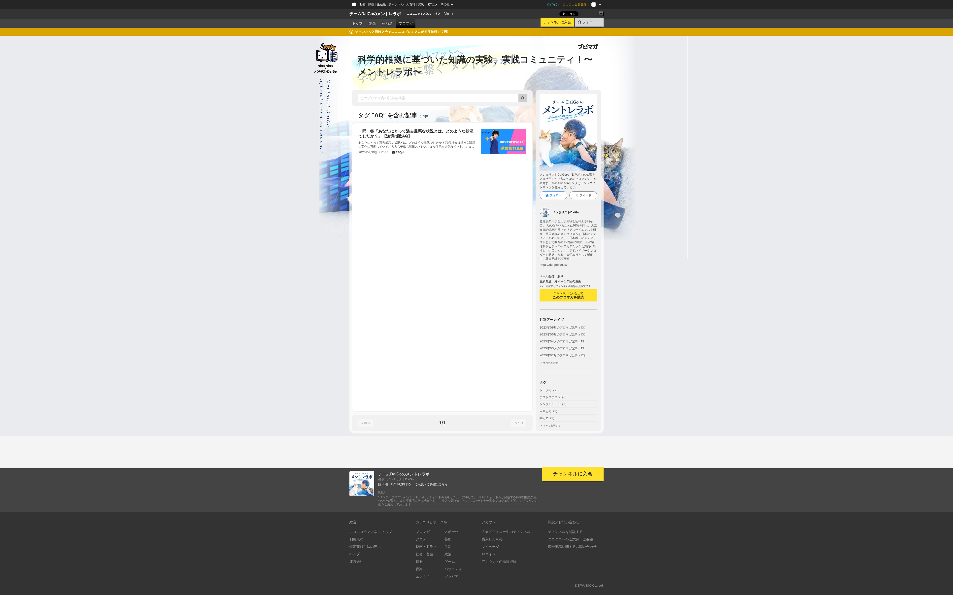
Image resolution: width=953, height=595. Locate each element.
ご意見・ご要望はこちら (431, 484)
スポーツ (451, 531)
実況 (421, 4)
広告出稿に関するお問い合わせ (572, 546)
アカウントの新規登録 (499, 561)
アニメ (421, 539)
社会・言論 (441, 14)
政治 (447, 554)
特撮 (419, 561)
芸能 (447, 539)
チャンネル (396, 4)
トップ (357, 23)
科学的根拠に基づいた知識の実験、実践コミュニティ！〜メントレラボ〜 (475, 65)
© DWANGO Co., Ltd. (589, 585)
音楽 (419, 569)
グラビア (451, 576)
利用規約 (356, 539)
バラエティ (453, 569)
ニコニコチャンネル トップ (370, 531)
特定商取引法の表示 (365, 546)
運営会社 (356, 561)
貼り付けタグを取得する (394, 484)
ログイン (553, 4)
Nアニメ (432, 4)
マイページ (490, 546)
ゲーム (449, 561)
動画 (363, 4)
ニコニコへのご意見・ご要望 (570, 539)
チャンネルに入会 (557, 22)
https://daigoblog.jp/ (553, 264)
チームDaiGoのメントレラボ (375, 14)
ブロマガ (406, 23)
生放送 (381, 4)
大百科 (410, 4)
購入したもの (492, 539)
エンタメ (423, 576)
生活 (447, 546)
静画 (371, 4)
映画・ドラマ (426, 546)
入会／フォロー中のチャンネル (506, 531)
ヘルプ (354, 554)
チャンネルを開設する (565, 531)
